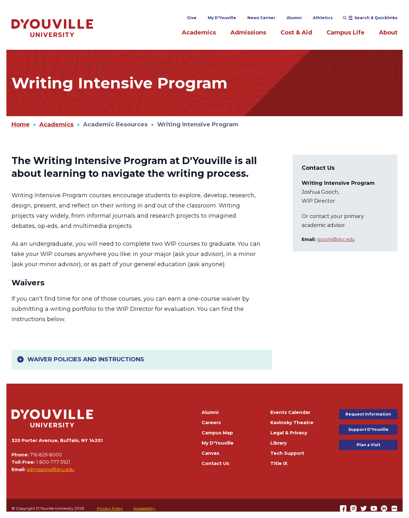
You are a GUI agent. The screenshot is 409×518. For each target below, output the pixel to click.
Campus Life (346, 32)
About (388, 32)
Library (278, 443)
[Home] (52, 28)
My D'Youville (222, 17)
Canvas (210, 453)
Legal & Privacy (288, 433)
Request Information (368, 414)
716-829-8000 (46, 455)
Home (21, 124)
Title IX (279, 463)
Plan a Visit (368, 444)
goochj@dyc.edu (336, 239)
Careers (211, 422)
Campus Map (217, 433)
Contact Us (215, 463)
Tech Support (287, 453)
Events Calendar (290, 412)
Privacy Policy (110, 508)
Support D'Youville (368, 429)
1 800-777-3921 (53, 462)
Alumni (294, 17)
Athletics (323, 17)
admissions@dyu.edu (50, 469)
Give (192, 17)
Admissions (248, 32)
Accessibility (144, 508)
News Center (261, 17)
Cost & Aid (296, 32)
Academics (199, 32)
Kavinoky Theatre (291, 422)
